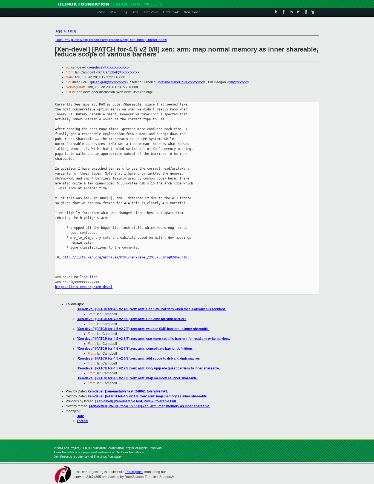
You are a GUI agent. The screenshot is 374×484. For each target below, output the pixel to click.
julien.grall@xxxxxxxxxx (108, 82)
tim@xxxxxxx (238, 82)
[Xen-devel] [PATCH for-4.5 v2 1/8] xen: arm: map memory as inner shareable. (137, 378)
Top (58, 31)
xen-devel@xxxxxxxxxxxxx (108, 67)
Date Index (136, 40)
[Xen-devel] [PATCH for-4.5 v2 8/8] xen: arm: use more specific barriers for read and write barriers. (153, 339)
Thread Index (156, 40)
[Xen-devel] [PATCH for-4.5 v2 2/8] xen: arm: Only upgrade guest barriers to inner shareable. (148, 368)
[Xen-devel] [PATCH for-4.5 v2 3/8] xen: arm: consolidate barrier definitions (135, 349)
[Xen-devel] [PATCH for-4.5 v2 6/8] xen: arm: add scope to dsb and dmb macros (138, 358)
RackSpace (134, 472)
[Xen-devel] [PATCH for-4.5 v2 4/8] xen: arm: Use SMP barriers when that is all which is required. (151, 309)
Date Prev (63, 40)
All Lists (69, 31)
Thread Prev (97, 40)
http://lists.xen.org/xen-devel (84, 287)
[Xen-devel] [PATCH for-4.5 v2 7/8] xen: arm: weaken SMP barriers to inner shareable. (143, 329)
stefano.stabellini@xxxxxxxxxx (181, 82)
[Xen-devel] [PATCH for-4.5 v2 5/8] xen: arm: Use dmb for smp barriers (131, 319)
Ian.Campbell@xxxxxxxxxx (117, 72)
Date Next (79, 40)
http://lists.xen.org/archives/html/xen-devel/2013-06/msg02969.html (126, 257)
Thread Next (117, 40)
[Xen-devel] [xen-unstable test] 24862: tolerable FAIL (127, 391)
